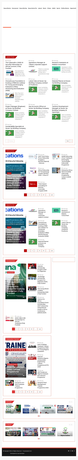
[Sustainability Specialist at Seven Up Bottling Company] (9, 133)
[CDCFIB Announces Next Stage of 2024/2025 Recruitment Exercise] (47, 431)
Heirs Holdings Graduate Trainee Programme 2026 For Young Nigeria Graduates (43, 348)
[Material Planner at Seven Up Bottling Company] (56, 87)
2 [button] (39, 438)
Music (44, 8)
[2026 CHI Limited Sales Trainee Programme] (15, 360)
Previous (11, 141)
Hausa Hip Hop (23, 8)
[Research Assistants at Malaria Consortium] (56, 69)
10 (39, 194)
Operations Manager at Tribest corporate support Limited (38, 64)
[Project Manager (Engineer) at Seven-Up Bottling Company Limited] (9, 115)
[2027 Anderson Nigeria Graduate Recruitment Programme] (32, 372)
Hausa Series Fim (32, 8)
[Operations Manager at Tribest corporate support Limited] (33, 71)
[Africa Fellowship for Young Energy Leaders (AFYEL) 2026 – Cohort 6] (33, 170)
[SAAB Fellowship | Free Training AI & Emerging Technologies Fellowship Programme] (56, 156)
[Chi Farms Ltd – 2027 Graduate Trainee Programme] (9, 383)
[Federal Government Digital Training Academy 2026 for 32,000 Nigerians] (13, 409)
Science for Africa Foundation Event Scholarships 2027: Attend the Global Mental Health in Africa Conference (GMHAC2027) (43, 305)
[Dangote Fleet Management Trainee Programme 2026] (32, 383)
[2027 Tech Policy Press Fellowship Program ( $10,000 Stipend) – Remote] (33, 156)
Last (52, 194)
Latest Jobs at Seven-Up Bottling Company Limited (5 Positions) (38, 83)
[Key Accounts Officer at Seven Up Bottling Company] (33, 113)
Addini (54, 8)
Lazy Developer (20, 453)
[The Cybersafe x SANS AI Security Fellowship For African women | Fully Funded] (9, 73)
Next (68, 141)
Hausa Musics (7, 8)
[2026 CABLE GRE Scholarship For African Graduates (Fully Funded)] (9, 318)
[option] (13, 409)
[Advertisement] (39, 39)
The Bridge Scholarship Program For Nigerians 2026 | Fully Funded (42, 280)
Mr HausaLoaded (11, 187)
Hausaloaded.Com (27, 451)
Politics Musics (65, 8)
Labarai (40, 8)
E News (49, 8)
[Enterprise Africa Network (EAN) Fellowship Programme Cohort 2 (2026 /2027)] (56, 170)
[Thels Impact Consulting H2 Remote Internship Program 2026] (33, 184)
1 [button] (38, 438)
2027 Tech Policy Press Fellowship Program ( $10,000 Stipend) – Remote (43, 160)
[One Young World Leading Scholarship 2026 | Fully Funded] (32, 289)
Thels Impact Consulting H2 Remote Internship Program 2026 (42, 187)
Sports (58, 8)
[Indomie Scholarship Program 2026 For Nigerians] (32, 266)
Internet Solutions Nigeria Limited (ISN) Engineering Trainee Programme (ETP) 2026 (43, 362)
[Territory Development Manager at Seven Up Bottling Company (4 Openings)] (56, 117)
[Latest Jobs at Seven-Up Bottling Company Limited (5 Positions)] (33, 89)
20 (43, 194)
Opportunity (73, 8)
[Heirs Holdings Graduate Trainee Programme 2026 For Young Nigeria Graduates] (32, 345)
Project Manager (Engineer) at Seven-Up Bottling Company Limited (15, 108)
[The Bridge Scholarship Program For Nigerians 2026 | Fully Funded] (32, 277)
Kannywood (15, 8)
